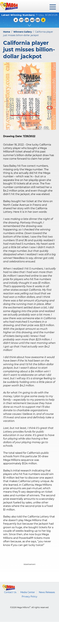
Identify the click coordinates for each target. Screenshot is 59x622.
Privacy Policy (29, 596)
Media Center (27, 592)
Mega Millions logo (8, 588)
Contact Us (10, 592)
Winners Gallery (22, 31)
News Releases (47, 592)
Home (6, 31)
